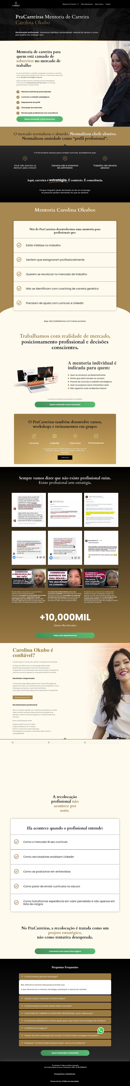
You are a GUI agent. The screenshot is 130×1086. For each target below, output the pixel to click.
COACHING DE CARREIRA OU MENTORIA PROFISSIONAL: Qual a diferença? (58, 1013)
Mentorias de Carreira (69, 4)
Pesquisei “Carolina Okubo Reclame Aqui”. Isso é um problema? (54, 1043)
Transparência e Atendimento (64, 1074)
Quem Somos (99, 4)
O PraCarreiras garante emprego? (41, 976)
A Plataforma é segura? (35, 1028)
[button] (29, 578)
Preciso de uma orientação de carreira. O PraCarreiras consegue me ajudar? (61, 1035)
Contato (108, 4)
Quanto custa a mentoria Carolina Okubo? (44, 998)
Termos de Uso (55, 1081)
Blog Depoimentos (87, 4)
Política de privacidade (70, 1081)
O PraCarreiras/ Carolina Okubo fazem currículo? (48, 1006)
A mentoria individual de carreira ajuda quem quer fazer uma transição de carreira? (65, 1020)
